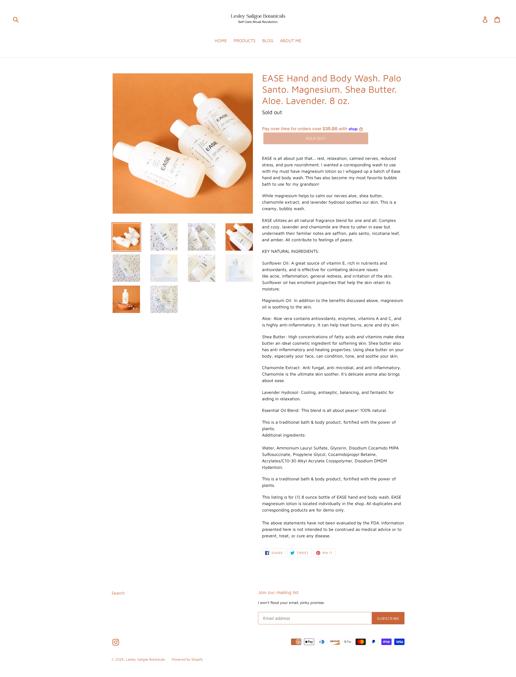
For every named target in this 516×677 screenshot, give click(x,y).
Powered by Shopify (187, 659)
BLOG (267, 40)
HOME (221, 40)
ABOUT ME (290, 40)
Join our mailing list (278, 592)
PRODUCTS (245, 40)
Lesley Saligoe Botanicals (145, 659)
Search (118, 592)
